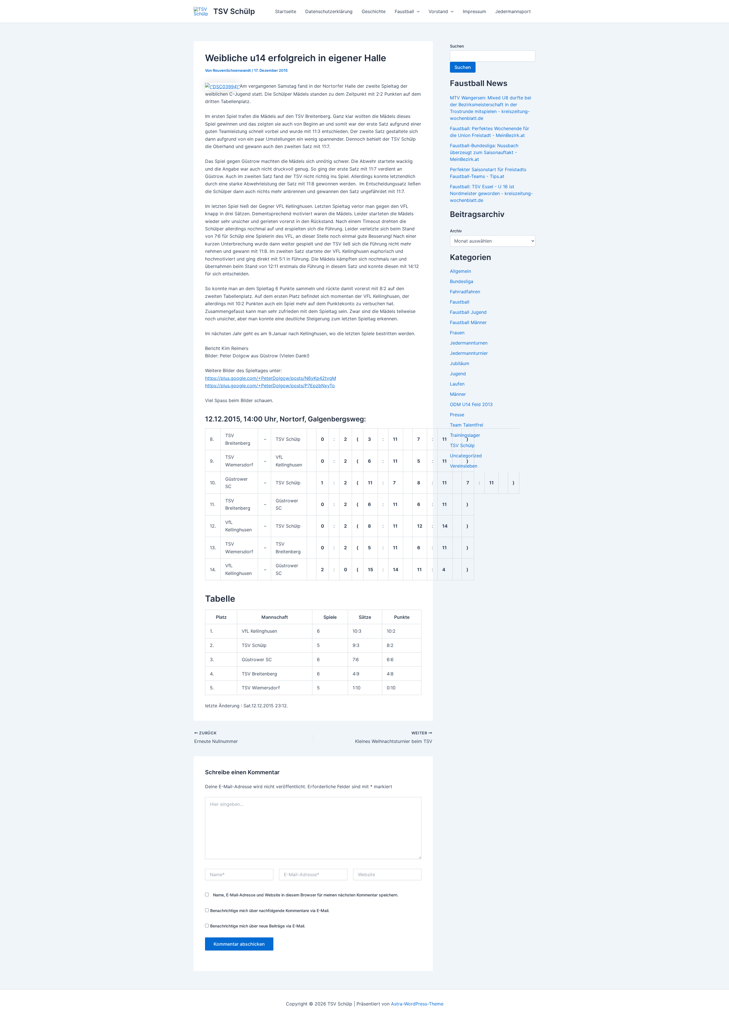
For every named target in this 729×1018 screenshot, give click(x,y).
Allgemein (460, 271)
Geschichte (374, 11)
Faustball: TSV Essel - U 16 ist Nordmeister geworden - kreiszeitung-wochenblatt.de (491, 193)
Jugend (458, 373)
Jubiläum (459, 363)
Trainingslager (465, 435)
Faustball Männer (468, 322)
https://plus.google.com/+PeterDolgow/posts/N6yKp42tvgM (270, 378)
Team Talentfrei (466, 425)
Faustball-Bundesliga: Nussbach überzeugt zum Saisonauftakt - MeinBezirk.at (484, 152)
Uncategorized (466, 455)
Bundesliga (461, 281)
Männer (458, 394)
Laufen (457, 384)
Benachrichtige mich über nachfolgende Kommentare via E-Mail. (269, 910)
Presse (457, 414)
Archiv (456, 230)
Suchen (457, 46)
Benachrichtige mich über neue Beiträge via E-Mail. (257, 925)
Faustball (404, 11)
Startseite (285, 11)
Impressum (474, 11)
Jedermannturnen (469, 343)
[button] (417, 11)
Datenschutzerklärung (329, 11)
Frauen (457, 332)
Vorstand (438, 11)
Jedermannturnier (469, 353)
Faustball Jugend (468, 312)
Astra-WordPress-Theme (417, 1004)
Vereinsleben (463, 466)
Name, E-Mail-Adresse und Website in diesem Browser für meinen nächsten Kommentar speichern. (305, 894)
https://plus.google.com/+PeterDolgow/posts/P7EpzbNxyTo (270, 385)
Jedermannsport (513, 11)
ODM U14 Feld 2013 (471, 404)
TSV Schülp (234, 11)
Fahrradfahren (465, 291)
